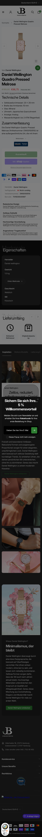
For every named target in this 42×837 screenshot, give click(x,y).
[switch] (5, 833)
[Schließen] (38, 399)
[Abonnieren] (34, 430)
